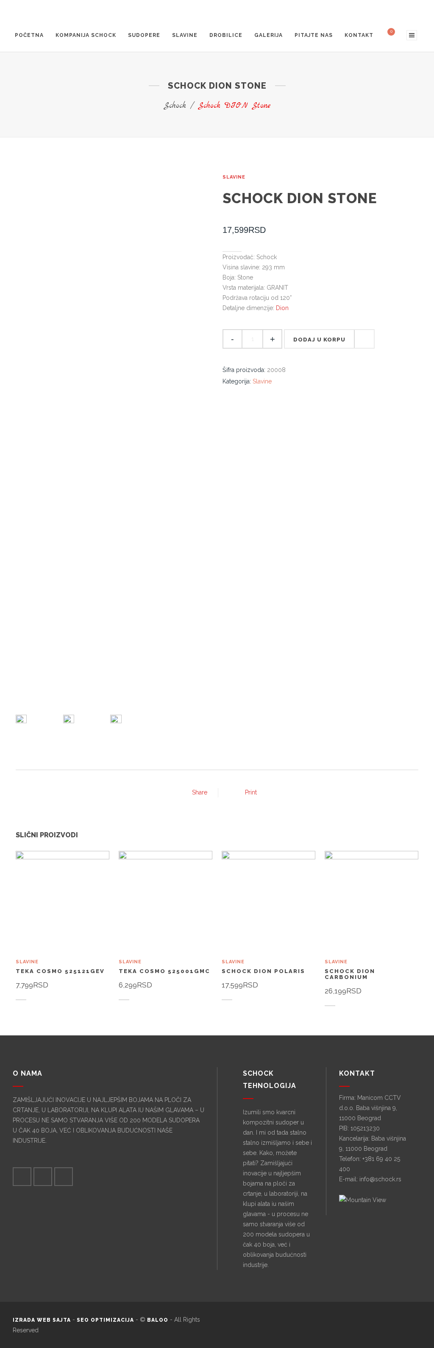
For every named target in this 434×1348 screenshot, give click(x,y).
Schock (175, 106)
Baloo (157, 1320)
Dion (282, 308)
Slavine (234, 177)
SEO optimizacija (105, 1320)
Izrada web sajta (42, 1320)
